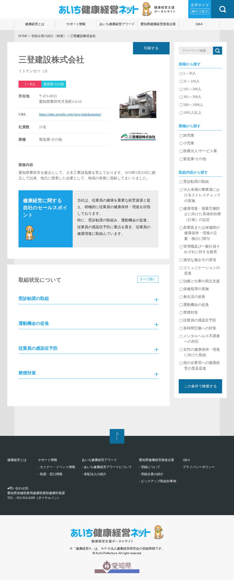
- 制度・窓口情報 (50, 474)
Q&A (186, 460)
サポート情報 (47, 460)
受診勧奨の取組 (196, 182)
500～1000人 (193, 105)
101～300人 (192, 89)
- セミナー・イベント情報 (56, 467)
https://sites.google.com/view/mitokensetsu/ (70, 114)
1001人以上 (192, 113)
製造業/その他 (194, 159)
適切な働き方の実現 (199, 260)
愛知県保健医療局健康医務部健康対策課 (36, 493)
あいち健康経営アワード (99, 460)
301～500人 (192, 97)
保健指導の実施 (196, 289)
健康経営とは (17, 460)
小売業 (188, 143)
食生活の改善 (194, 297)
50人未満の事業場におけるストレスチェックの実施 (202, 195)
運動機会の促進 (196, 305)
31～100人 (191, 81)
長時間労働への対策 (199, 328)
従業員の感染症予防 (199, 320)
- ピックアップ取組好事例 (157, 481)
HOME (23, 36)
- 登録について (149, 467)
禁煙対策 (190, 312)
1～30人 (189, 73)
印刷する (151, 48)
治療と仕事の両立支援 (201, 281)
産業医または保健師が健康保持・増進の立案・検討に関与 (201, 233)
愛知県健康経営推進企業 (156, 460)
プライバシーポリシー (199, 467)
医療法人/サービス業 (200, 151)
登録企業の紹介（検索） (48, 36)
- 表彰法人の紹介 (94, 474)
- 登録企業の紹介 (151, 474)
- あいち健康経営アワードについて (107, 467)
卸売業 (188, 135)
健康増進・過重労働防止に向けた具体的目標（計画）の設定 (202, 214)
